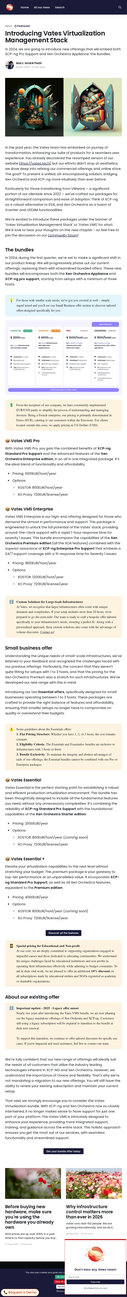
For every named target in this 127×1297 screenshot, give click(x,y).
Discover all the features (63, 933)
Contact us (47, 632)
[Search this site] (120, 7)
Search (59, 7)
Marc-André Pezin (29, 63)
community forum (63, 235)
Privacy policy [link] (63, 1291)
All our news (42, 7)
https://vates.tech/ (35, 163)
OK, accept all (63, 1276)
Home (25, 7)
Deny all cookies (63, 1281)
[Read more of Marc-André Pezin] (9, 65)
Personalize (63, 1286)
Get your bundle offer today (63, 1151)
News (8, 26)
